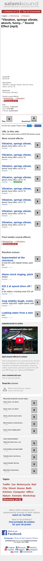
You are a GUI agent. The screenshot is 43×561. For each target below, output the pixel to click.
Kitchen (7, 491)
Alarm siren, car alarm (11, 402)
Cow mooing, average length (12, 449)
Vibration (26, 16)
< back (4, 16)
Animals (17, 495)
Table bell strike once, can (12, 442)
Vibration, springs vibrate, (17, 143)
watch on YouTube (21, 515)
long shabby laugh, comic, (18, 301)
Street (12, 488)
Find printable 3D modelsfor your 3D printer (22, 523)
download (4, 148)
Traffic (6, 484)
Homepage (8, 538)
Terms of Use (19, 538)
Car (13, 484)
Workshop (15, 16)
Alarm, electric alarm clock (12, 416)
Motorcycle (23, 484)
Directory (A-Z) (10, 101)
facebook (38, 125)
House (21, 488)
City (5, 488)
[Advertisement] (21, 51)
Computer (19, 491)
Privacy (35, 538)
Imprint (28, 538)
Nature (7, 495)
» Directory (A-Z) (10, 11)
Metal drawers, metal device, (13, 423)
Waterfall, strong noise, (11, 470)
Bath (29, 488)
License (14, 383)
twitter (29, 125)
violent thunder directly (11, 463)
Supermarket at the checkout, (13, 259)
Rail (34, 484)
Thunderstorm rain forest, (12, 456)
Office (29, 491)
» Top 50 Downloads (30, 11)
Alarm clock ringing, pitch (17, 274)
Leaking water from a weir (17, 312)
